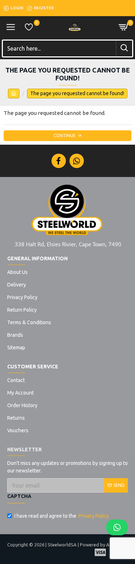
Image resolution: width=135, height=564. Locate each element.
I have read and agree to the (61, 516)
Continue (65, 135)
